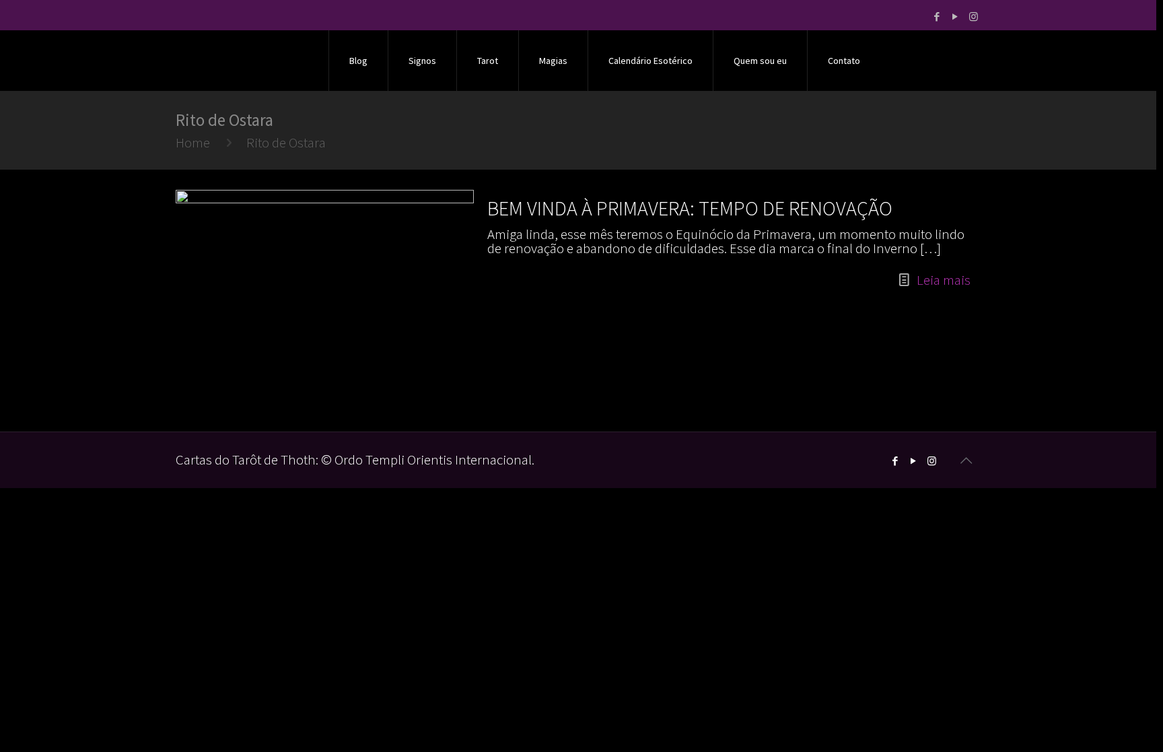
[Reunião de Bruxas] (244, 60)
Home (193, 142)
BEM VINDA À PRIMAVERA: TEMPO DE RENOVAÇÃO (689, 208)
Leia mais (944, 280)
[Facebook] (937, 16)
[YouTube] (955, 16)
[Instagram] (973, 16)
